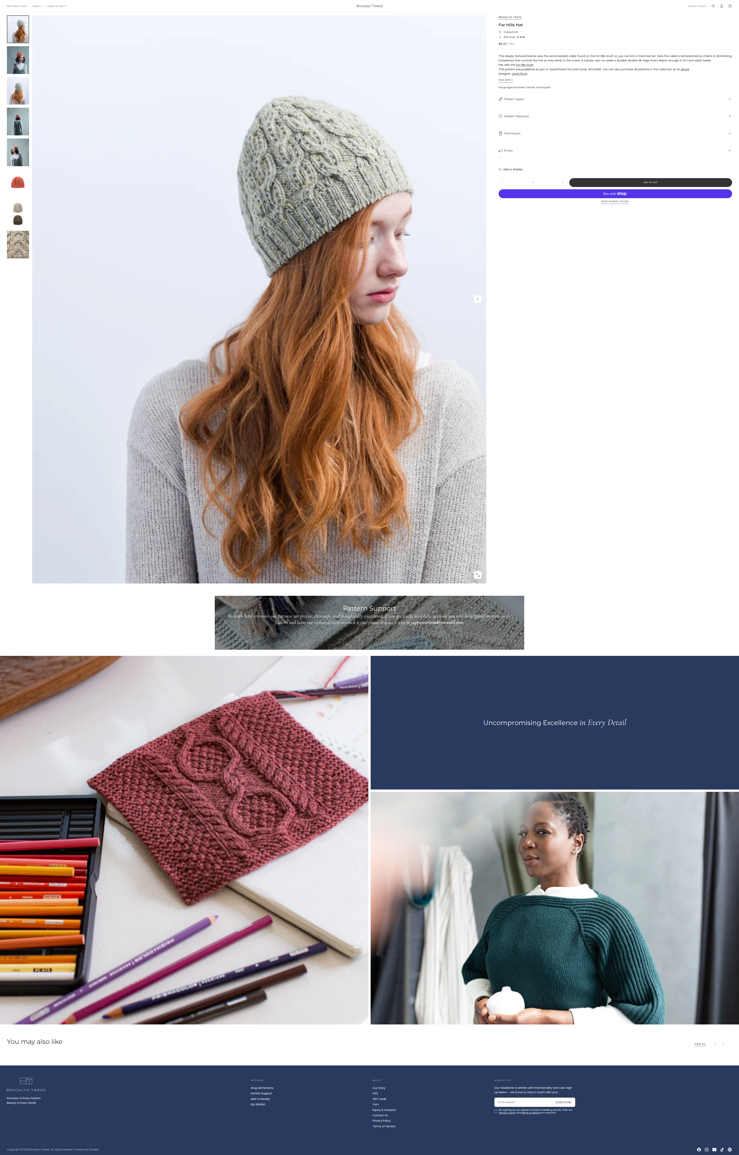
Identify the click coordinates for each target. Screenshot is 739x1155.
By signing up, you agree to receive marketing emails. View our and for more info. (370, 592)
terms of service (381, 592)
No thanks (369, 604)
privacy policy (357, 592)
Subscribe (392, 582)
